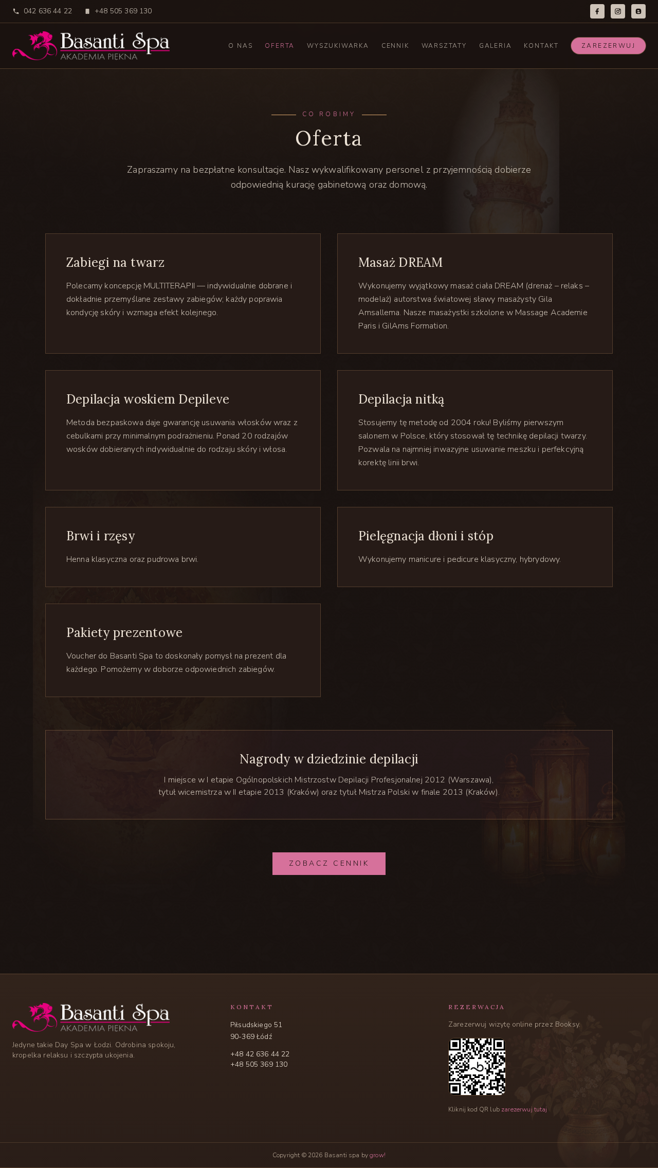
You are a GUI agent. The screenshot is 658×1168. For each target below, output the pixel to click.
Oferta (280, 46)
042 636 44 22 (48, 11)
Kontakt (541, 46)
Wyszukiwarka (338, 46)
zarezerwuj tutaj (524, 1109)
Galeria (495, 46)
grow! (378, 1155)
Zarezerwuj (608, 46)
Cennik (395, 46)
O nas (240, 46)
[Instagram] (618, 11)
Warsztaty (444, 46)
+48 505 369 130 (123, 11)
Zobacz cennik (329, 863)
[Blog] (638, 11)
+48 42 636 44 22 (260, 1054)
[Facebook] (597, 11)
